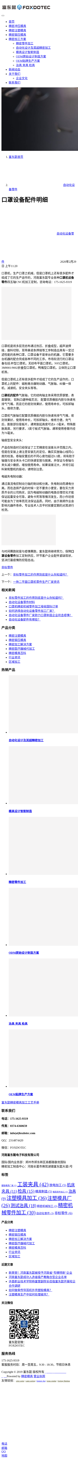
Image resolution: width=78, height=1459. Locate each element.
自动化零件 (45, 1213)
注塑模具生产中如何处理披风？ (29, 1294)
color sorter (20, 1381)
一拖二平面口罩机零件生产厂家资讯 (36, 581)
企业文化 (22, 78)
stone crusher (51, 1381)
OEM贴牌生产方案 (28, 60)
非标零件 (7, 567)
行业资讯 (14, 657)
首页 (12, 21)
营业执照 (39, 1376)
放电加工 (57, 1185)
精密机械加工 (47, 1206)
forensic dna (41, 1381)
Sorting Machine (64, 1381)
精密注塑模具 (17, 30)
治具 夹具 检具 (25, 65)
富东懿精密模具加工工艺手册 (20, 1102)
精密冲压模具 (17, 26)
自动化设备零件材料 (22, 602)
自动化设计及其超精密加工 (33, 47)
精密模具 (27, 1376)
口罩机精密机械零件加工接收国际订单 (33, 606)
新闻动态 (14, 69)
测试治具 (23, 1205)
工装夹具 (33, 1184)
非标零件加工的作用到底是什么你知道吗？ (40, 574)
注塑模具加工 (27, 1198)
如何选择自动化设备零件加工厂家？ (32, 610)
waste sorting (30, 1381)
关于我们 (14, 73)
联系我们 (14, 82)
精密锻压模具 (17, 34)
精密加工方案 (17, 39)
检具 (26, 1191)
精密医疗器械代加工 (22, 648)
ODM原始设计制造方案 (31, 56)
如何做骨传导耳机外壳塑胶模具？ (30, 1290)
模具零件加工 (60, 1192)
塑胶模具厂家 (9, 1186)
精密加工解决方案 (20, 644)
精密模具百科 (17, 653)
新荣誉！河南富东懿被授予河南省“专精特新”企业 (40, 1272)
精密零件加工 (24, 43)
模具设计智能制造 (27, 52)
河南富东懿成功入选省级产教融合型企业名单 (38, 1277)
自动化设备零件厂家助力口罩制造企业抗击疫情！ (41, 615)
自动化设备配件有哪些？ (25, 619)
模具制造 (43, 1191)
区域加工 (14, 661)
